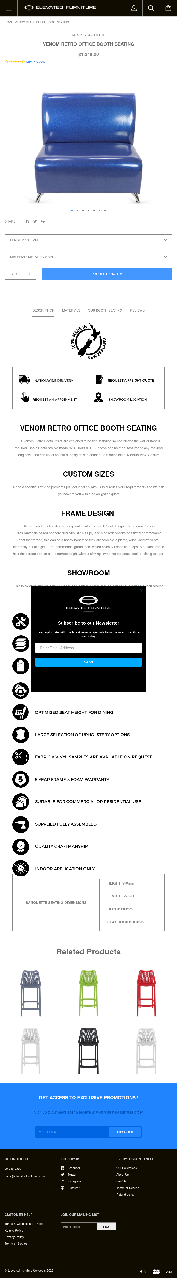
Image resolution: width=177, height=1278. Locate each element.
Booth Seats (38, 447)
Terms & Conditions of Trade (24, 1223)
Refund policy (125, 1194)
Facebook (74, 1168)
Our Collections (126, 1168)
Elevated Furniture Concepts (27, 1270)
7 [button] (105, 210)
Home (9, 22)
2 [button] (77, 210)
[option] (88, 137)
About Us (122, 1174)
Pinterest (74, 1188)
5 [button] (94, 210)
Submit (106, 1227)
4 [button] (88, 210)
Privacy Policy (14, 1237)
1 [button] (72, 210)
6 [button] (99, 210)
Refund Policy (14, 1230)
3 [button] (83, 210)
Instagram (74, 1181)
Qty (14, 273)
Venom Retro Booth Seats (42, 440)
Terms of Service (127, 1188)
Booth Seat (104, 525)
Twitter (72, 1174)
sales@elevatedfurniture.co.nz (25, 1176)
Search (121, 1181)
